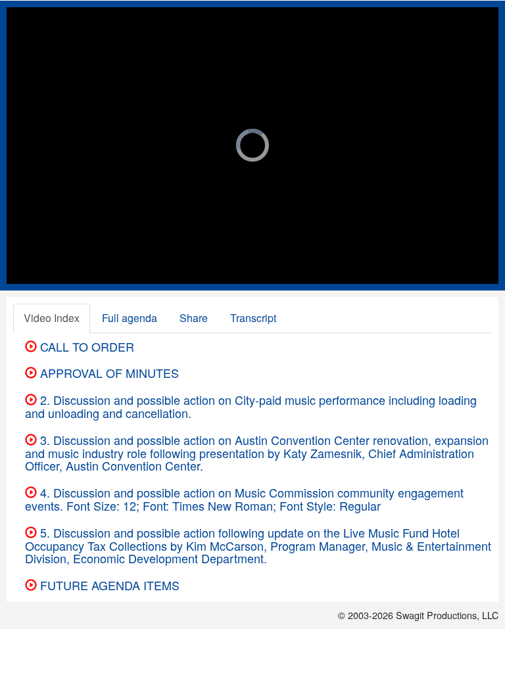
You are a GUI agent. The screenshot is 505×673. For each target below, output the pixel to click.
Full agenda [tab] (129, 317)
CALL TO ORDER (85, 346)
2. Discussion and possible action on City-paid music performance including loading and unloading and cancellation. (251, 406)
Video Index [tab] (52, 317)
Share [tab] (194, 317)
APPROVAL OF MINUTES (108, 372)
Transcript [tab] (253, 317)
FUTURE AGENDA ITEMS (108, 584)
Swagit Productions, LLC (447, 615)
